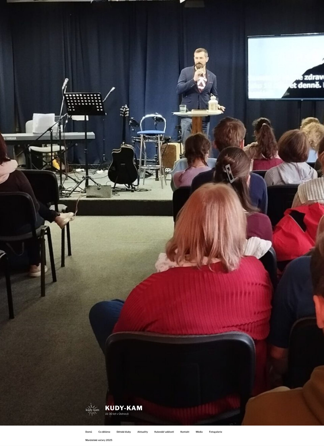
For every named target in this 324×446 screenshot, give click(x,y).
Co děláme (104, 431)
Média (199, 431)
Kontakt (184, 431)
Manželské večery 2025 (98, 440)
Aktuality (142, 431)
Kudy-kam (124, 408)
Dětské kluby (124, 431)
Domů (88, 431)
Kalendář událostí (164, 431)
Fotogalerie (215, 431)
